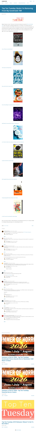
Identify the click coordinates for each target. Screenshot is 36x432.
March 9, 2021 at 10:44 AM (11, 263)
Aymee (5, 272)
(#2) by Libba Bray (9, 179)
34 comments (6, 395)
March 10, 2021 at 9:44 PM (14, 266)
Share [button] (32, 225)
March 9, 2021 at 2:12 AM (9, 238)
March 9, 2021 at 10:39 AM (9, 253)
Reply (5, 236)
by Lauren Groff (7, 86)
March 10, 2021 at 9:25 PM (14, 241)
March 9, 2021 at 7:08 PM (12, 307)
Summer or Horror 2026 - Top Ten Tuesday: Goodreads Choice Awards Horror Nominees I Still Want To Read (17, 358)
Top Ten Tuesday (6, 225)
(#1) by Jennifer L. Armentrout (10, 123)
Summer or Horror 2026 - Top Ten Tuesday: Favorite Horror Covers (15, 391)
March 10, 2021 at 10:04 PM (14, 310)
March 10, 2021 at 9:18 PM (14, 233)
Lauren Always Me (8, 233)
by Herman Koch (6, 67)
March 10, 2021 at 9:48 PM (14, 276)
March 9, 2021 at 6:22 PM (12, 300)
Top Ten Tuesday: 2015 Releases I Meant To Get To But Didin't (17, 422)
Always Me (4, 1)
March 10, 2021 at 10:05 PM (14, 318)
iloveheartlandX (6, 263)
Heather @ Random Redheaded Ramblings (9, 315)
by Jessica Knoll (7, 160)
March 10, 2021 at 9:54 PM (14, 284)
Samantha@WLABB (6, 307)
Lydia (4, 253)
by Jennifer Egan (9, 216)
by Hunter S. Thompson (11, 104)
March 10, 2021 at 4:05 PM (18, 315)
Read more (32, 395)
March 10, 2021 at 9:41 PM (14, 258)
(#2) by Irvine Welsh (10, 197)
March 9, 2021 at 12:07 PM (9, 272)
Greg (4, 238)
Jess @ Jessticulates (6, 300)
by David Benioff (7, 49)
